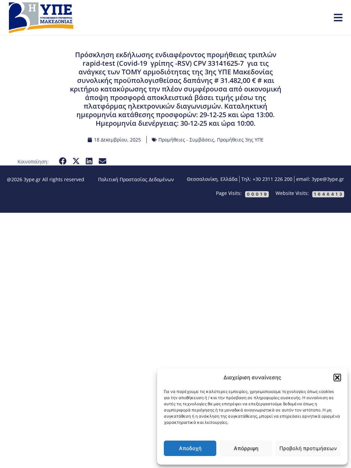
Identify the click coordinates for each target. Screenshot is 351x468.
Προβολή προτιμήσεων (308, 448)
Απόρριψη (246, 448)
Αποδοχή (190, 448)
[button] (337, 377)
